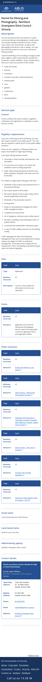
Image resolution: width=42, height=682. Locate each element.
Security (26, 669)
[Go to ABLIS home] (12, 9)
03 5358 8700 (20, 601)
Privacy (17, 669)
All (16, 277)
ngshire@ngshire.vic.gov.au (24, 607)
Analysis (16, 673)
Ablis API (35, 669)
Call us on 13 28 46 (19, 678)
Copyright (13, 665)
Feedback (26, 673)
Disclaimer (24, 665)
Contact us (6, 673)
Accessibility (7, 669)
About (4, 665)
